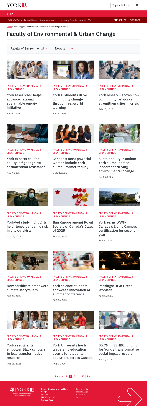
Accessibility (81, 394)
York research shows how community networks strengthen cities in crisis (119, 99)
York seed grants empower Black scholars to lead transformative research (26, 351)
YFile (10, 14)
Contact (135, 20)
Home (9, 26)
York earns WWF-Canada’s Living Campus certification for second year (118, 228)
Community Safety (83, 389)
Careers (79, 397)
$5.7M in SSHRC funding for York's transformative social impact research (119, 349)
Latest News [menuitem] (30, 20)
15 (83, 376)
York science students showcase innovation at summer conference (71, 289)
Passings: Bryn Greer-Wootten (116, 287)
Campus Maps (47, 400)
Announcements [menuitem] (47, 20)
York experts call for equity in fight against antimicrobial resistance (26, 162)
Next (89, 376)
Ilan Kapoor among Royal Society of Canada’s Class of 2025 (73, 226)
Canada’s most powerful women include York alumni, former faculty (72, 162)
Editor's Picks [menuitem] (15, 20)
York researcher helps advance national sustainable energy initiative (24, 101)
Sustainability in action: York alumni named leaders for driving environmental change (117, 164)
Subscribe (120, 20)
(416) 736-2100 (48, 397)
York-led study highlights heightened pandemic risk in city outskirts (27, 226)
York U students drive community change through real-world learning (70, 101)
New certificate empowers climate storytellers (27, 287)
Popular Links (119, 5)
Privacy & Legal (82, 392)
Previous (59, 376)
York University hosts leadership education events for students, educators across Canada (73, 351)
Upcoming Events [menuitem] (68, 20)
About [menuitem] (85, 20)
